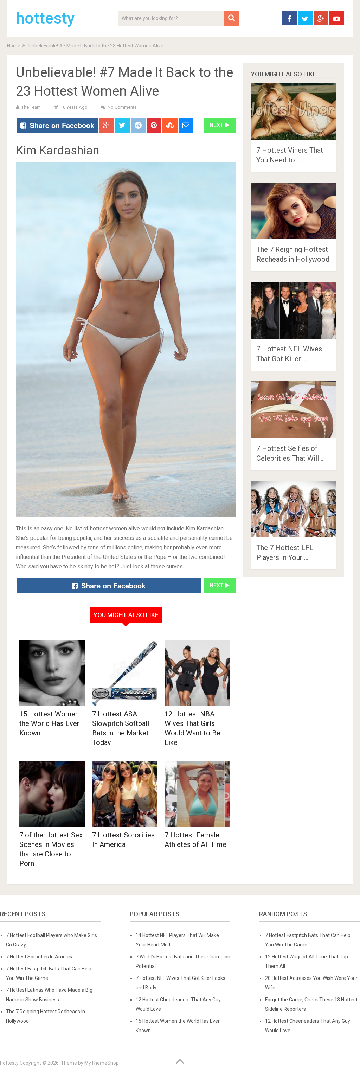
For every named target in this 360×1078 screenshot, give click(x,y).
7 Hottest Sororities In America (40, 956)
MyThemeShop (101, 1063)
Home (13, 46)
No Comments (122, 107)
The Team (31, 107)
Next (217, 125)
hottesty (45, 18)
